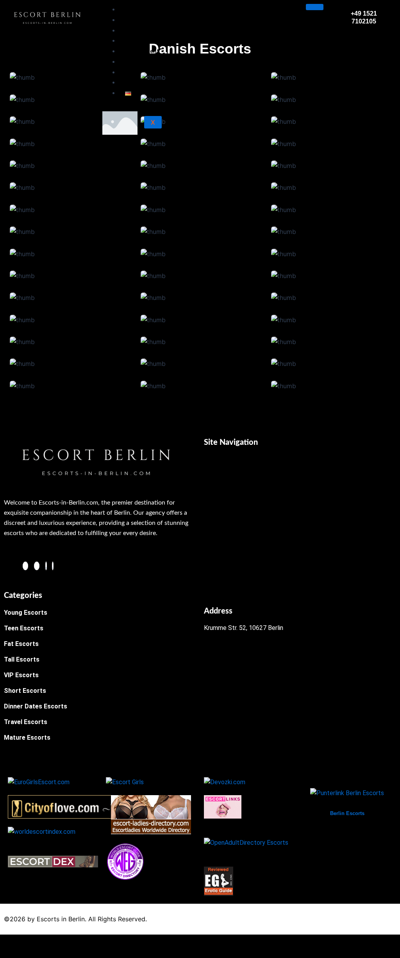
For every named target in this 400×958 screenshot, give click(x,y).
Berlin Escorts (347, 813)
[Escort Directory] (125, 861)
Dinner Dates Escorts (35, 706)
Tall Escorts (21, 659)
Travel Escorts (25, 722)
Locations (138, 30)
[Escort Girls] (125, 781)
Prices (133, 61)
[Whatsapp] (53, 566)
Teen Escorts (23, 628)
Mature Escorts (27, 737)
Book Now (139, 40)
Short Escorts (25, 690)
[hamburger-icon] (314, 7)
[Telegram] (46, 566)
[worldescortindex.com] (41, 831)
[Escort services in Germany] (222, 806)
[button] (300, 464)
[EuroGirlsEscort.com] (39, 781)
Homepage (140, 9)
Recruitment (142, 51)
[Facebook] (25, 566)
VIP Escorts (21, 675)
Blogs (133, 72)
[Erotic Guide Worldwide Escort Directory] (218, 881)
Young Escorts (25, 612)
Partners (137, 82)
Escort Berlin (142, 19)
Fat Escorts (21, 644)
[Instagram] (36, 566)
